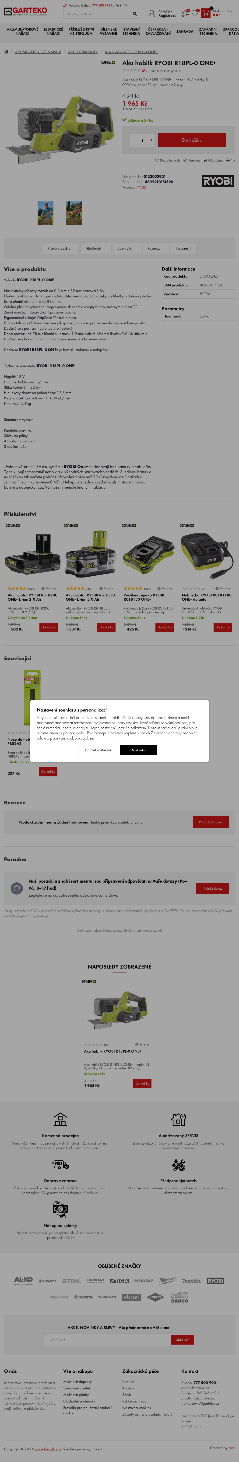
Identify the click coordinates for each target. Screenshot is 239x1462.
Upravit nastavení (98, 749)
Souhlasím (138, 750)
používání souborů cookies (71, 738)
